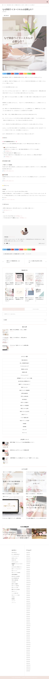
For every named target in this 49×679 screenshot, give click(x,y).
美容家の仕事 (24, 372)
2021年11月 (28, 644)
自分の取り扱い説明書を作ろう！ (24, 381)
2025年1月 (28, 578)
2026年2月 (28, 554)
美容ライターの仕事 (21, 253)
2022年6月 (28, 631)
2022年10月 (28, 625)
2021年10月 (28, 646)
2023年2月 (28, 620)
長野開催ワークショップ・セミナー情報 (24, 378)
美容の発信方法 (7, 253)
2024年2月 (28, 599)
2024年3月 (28, 597)
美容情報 (24, 426)
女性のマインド (24, 414)
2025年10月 (28, 561)
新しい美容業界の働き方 (24, 363)
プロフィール (41, 243)
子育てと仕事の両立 (24, 396)
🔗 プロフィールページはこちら (8, 199)
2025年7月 (28, 567)
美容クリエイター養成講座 (24, 390)
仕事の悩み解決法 (24, 393)
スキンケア (24, 429)
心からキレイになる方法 (16, 576)
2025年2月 (28, 576)
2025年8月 (28, 565)
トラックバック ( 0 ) (36, 309)
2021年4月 (28, 657)
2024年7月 (28, 590)
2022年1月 (28, 640)
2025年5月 (28, 571)
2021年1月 (28, 663)
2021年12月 (28, 642)
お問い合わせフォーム (7, 210)
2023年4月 (28, 616)
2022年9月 (28, 627)
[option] (9, 533)
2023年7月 (28, 610)
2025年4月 (28, 573)
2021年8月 (28, 650)
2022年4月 (28, 635)
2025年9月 (28, 563)
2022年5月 (28, 633)
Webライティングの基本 (24, 420)
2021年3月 (28, 659)
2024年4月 (28, 595)
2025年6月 (28, 569)
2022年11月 (28, 623)
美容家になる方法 (24, 369)
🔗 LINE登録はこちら (8, 151)
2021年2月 (28, 661)
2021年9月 (28, 648)
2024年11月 (28, 582)
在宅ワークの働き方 (24, 402)
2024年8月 (28, 588)
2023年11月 (28, 605)
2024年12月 (28, 580)
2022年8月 (28, 629)
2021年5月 (28, 655)
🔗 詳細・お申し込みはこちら (8, 170)
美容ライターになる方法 (24, 411)
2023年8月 (28, 608)
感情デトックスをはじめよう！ (24, 384)
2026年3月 (28, 552)
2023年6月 (28, 612)
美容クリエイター (24, 387)
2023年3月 (28, 618)
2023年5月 (28, 614)
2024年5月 (28, 593)
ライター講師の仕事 (24, 417)
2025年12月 (28, 558)
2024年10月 (28, 584)
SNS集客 (24, 423)
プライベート (24, 432)
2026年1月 (28, 556)
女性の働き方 (24, 399)
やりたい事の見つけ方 (15, 578)
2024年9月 (28, 586)
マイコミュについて (24, 375)
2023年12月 (28, 603)
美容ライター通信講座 (13, 253)
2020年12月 (28, 665)
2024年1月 (28, 601)
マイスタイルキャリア (24, 366)
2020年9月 (28, 670)
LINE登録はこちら (18, 215)
